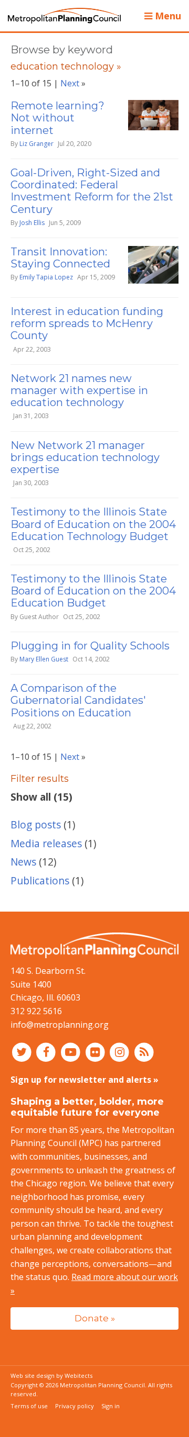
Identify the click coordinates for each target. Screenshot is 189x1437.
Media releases (46, 843)
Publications (39, 880)
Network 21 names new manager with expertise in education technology (79, 390)
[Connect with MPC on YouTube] (71, 1051)
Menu (166, 15)
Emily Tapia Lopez (46, 277)
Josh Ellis (32, 222)
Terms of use (29, 1406)
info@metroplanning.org (59, 1024)
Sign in (110, 1406)
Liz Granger (36, 143)
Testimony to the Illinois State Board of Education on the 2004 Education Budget (93, 590)
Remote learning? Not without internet (57, 117)
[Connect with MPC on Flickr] (96, 1051)
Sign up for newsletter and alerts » (84, 1079)
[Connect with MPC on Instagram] (121, 1051)
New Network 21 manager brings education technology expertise (85, 457)
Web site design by (51, 1375)
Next (69, 83)
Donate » (95, 1317)
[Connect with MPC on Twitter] (22, 1051)
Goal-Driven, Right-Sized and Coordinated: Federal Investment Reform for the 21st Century (91, 191)
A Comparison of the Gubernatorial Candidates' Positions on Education (78, 700)
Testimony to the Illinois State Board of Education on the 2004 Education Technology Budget (93, 524)
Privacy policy (74, 1406)
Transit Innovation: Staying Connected (60, 257)
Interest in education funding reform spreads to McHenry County (86, 323)
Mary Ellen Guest (43, 659)
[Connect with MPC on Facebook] (47, 1051)
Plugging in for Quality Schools (90, 645)
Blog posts (35, 824)
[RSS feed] (144, 1051)
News (23, 862)
